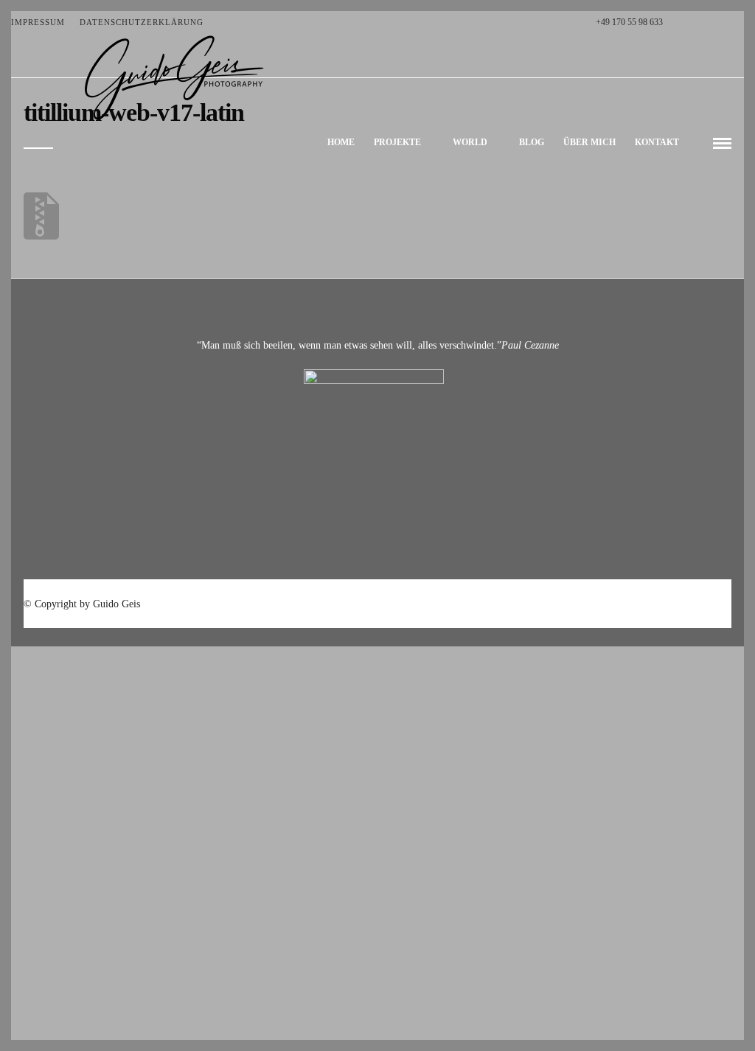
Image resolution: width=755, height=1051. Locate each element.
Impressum (38, 22)
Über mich (589, 142)
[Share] (697, 143)
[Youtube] (709, 22)
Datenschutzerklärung (141, 22)
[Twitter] (693, 22)
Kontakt (657, 142)
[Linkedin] (724, 22)
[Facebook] (678, 22)
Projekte (397, 142)
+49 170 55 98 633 (629, 22)
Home (341, 142)
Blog (531, 142)
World (470, 142)
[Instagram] (740, 22)
